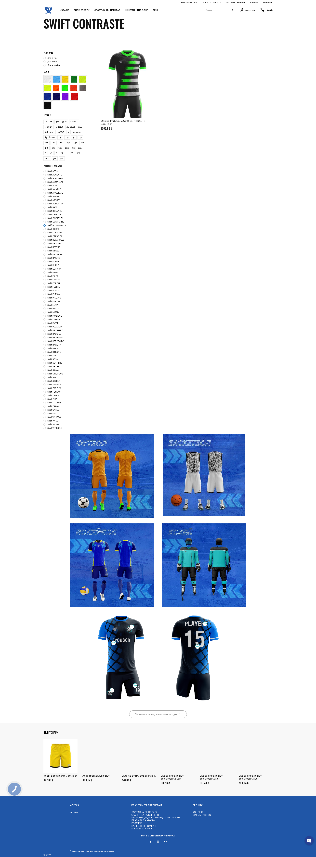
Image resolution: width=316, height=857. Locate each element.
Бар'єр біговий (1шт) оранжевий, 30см (250, 777)
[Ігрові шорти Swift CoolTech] (60, 756)
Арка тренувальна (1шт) (96, 775)
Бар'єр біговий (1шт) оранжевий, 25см (211, 777)
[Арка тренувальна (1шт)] (99, 756)
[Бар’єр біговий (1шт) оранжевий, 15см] (177, 756)
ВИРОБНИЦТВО (202, 814)
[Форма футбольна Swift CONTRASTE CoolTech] (128, 84)
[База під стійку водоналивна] (138, 756)
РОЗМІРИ (136, 823)
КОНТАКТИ (199, 812)
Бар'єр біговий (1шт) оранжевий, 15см (172, 777)
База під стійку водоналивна (138, 775)
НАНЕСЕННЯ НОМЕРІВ (143, 825)
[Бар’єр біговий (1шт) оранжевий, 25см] (216, 756)
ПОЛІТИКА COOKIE (141, 828)
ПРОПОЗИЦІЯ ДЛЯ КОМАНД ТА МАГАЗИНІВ (155, 817)
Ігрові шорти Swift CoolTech (60, 775)
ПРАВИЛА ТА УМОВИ (143, 820)
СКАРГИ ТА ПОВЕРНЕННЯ (145, 814)
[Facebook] (151, 842)
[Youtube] (165, 842)
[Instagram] (158, 842)
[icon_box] (248, 10)
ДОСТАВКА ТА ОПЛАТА (144, 812)
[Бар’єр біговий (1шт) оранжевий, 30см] (255, 756)
